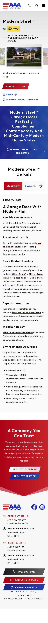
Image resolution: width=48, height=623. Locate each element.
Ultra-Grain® (18, 274)
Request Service (25, 476)
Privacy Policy (24, 595)
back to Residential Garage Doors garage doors (22, 38)
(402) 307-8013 (26, 571)
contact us (14, 86)
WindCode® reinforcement (18, 332)
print (9, 94)
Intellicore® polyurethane (26, 312)
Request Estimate (25, 469)
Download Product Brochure (24, 151)
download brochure (20, 99)
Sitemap (30, 592)
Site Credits (15, 592)
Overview (13, 185)
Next (41, 186)
